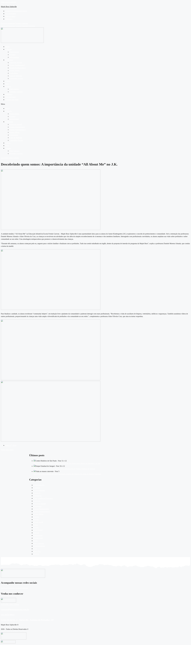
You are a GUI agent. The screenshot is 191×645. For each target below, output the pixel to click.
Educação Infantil (16, 62)
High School (38, 530)
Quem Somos (14, 114)
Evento (36, 519)
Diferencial (37, 496)
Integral (36, 533)
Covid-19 (37, 493)
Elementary (38, 506)
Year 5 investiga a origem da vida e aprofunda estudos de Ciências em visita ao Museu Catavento (67, 474)
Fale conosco (14, 89)
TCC (35, 549)
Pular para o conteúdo (8, 2)
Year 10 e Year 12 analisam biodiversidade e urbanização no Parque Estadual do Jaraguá (64, 469)
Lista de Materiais (16, 76)
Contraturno (14, 73)
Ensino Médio (15, 70)
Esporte (36, 517)
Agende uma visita (11, 100)
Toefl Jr (36, 554)
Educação (37, 501)
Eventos (12, 55)
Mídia (36, 541)
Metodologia (38, 535)
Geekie (36, 527)
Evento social (38, 522)
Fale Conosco (14, 151)
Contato (8, 86)
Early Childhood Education (43, 498)
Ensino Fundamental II (18, 68)
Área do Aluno (10, 97)
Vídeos (7, 81)
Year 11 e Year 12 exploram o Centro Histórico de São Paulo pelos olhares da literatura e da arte (67, 463)
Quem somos (14, 52)
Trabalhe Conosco (16, 92)
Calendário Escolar (16, 78)
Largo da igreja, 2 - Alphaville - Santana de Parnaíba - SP (27, 620)
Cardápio (37, 488)
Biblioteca (8, 94)
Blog (7, 84)
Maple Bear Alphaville (9, 7)
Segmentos (9, 60)
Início (7, 108)
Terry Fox (37, 551)
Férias (36, 525)
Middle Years (38, 538)
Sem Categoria (39, 543)
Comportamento (39, 490)
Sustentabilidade (39, 546)
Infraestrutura (14, 57)
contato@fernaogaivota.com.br (15, 609)
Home (7, 47)
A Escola (8, 49)
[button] (97, 49)
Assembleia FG (39, 485)
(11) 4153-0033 (7, 615)
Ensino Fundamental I (17, 65)
